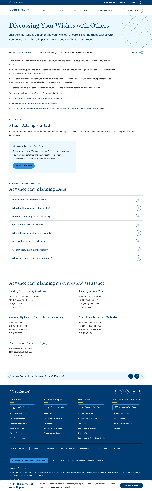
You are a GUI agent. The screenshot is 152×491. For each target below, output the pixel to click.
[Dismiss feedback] (142, 376)
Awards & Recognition (53, 428)
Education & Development (123, 423)
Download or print (23, 166)
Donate (132, 3)
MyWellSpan (133, 10)
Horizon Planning (48, 52)
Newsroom (48, 423)
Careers (122, 3)
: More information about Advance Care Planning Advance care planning (71, 108)
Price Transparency (18, 438)
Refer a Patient (118, 418)
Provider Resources (120, 413)
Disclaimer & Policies (60, 460)
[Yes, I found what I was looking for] (130, 376)
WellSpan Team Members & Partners (30, 460)
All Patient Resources (18, 413)
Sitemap (99, 460)
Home (12, 52)
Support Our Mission (86, 413)
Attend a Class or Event (87, 418)
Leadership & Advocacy (54, 418)
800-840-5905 (65, 449)
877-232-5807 (113, 449)
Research (116, 428)
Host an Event (84, 433)
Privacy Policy (68, 487)
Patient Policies (16, 433)
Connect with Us (57, 407)
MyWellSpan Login (24, 407)
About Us (48, 413)
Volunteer (82, 423)
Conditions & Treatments (78, 10)
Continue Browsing (131, 485)
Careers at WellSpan (127, 407)
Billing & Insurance (17, 418)
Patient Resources (102, 10)
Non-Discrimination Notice (83, 460)
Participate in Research (87, 428)
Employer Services (52, 433)
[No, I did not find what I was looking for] (136, 376)
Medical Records (17, 428)
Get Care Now (109, 3)
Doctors (43, 10)
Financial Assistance (18, 423)
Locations (57, 10)
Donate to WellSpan (93, 407)
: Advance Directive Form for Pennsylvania (42, 98)
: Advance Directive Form (45, 103)
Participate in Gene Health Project (92, 438)
